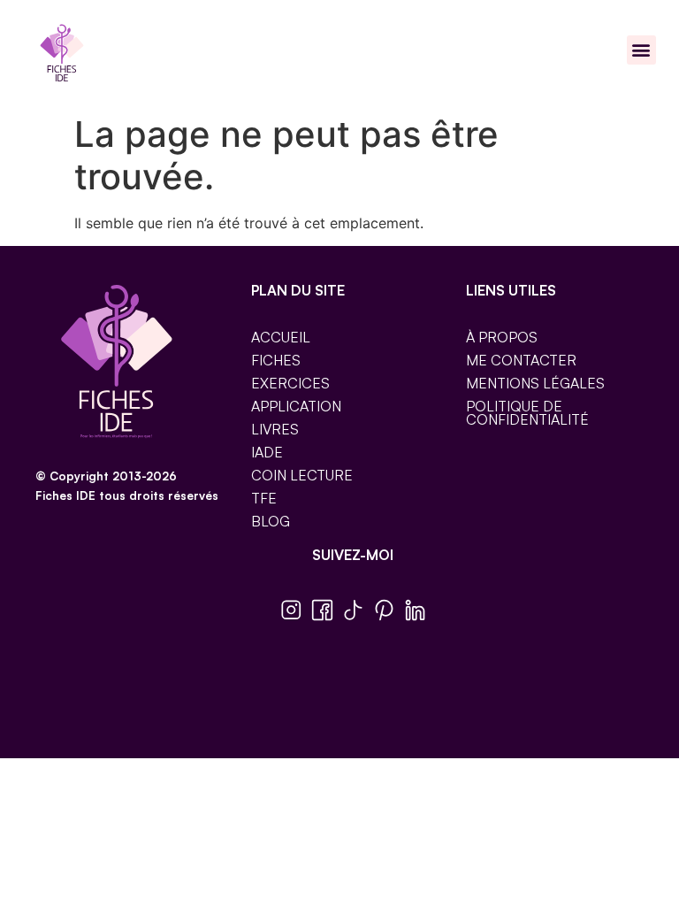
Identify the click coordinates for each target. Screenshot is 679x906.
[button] (641, 50)
